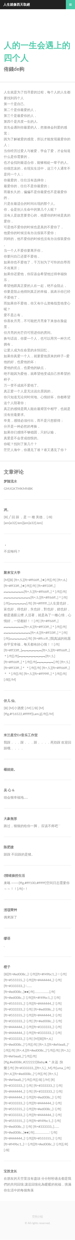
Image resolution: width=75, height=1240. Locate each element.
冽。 (7, 510)
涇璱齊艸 (10, 910)
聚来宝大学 (12, 572)
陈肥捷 (9, 847)
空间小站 (37, 1216)
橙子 (7, 967)
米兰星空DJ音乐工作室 (21, 735)
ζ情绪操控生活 (14, 875)
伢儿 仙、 (11, 700)
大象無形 (10, 818)
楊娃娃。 (10, 769)
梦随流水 (10, 481)
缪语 (7, 938)
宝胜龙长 (10, 1171)
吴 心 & (9, 790)
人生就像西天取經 (16, 4)
